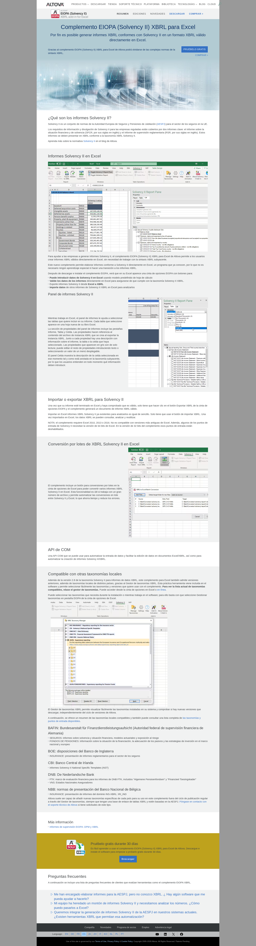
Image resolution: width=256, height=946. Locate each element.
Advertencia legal (163, 927)
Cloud (212, 4)
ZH (95, 934)
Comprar (195, 14)
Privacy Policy (113, 941)
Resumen (123, 14)
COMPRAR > (201, 55)
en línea (161, 589)
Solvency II (89, 141)
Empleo (145, 927)
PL (116, 934)
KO (105, 934)
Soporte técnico (130, 4)
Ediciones (139, 14)
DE (72, 934)
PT (122, 934)
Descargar (98, 4)
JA (89, 934)
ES (84, 934)
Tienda (112, 4)
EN (66, 934)
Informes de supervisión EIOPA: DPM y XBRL (74, 827)
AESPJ (161, 124)
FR (78, 934)
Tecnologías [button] (186, 4)
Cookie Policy (127, 941)
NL (111, 934)
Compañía (89, 927)
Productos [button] (79, 4)
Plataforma (152, 4)
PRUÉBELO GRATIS (194, 49)
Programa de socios (126, 927)
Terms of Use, (101, 941)
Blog (202, 4)
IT (100, 934)
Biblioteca (169, 4)
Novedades (157, 14)
